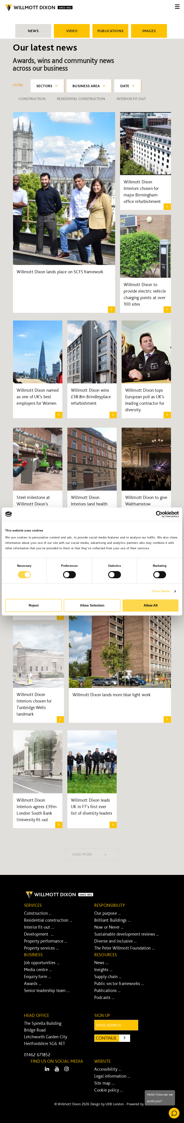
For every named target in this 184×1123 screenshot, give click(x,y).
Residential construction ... (48, 920)
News (33, 31)
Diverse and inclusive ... (115, 941)
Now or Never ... (109, 927)
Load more (82, 854)
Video (72, 31)
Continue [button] (113, 1038)
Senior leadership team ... (47, 990)
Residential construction (81, 98)
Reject (34, 605)
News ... (101, 962)
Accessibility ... (107, 1069)
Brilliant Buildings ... (112, 920)
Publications (110, 31)
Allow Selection (92, 605)
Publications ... (107, 990)
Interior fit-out (131, 98)
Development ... (39, 934)
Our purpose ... (107, 913)
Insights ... (103, 969)
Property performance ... (45, 941)
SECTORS (44, 86)
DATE (124, 86)
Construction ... (38, 913)
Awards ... (33, 983)
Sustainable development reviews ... (126, 934)
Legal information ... (112, 1076)
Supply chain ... (108, 976)
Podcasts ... (104, 997)
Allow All (151, 605)
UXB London (114, 1104)
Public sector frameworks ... (119, 983)
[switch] (69, 574)
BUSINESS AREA (86, 86)
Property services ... (41, 948)
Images (149, 31)
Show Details (161, 591)
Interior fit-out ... (39, 927)
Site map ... (104, 1083)
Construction (32, 98)
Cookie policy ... (108, 1090)
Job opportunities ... (41, 962)
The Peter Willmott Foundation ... (124, 948)
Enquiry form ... (37, 976)
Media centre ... (38, 969)
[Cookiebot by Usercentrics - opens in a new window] (159, 514)
